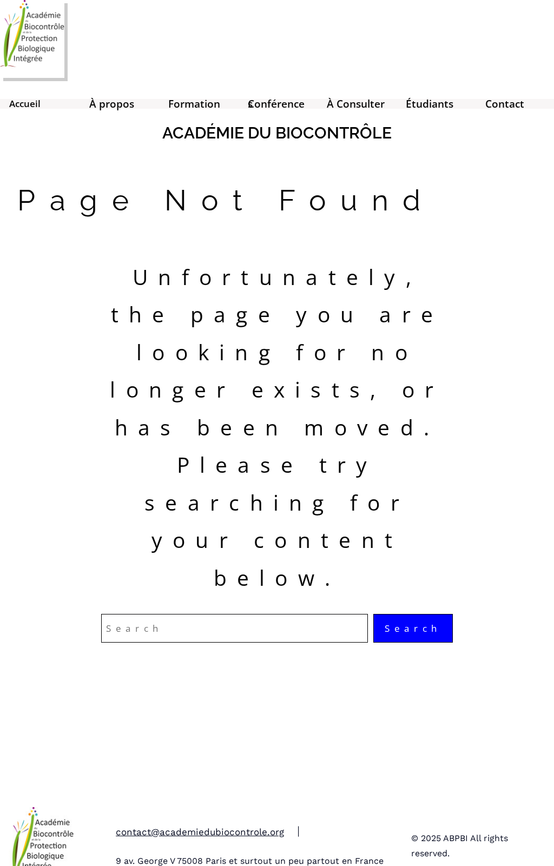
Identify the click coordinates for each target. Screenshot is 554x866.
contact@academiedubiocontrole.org (200, 832)
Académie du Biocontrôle (277, 132)
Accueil (25, 103)
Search (413, 628)
